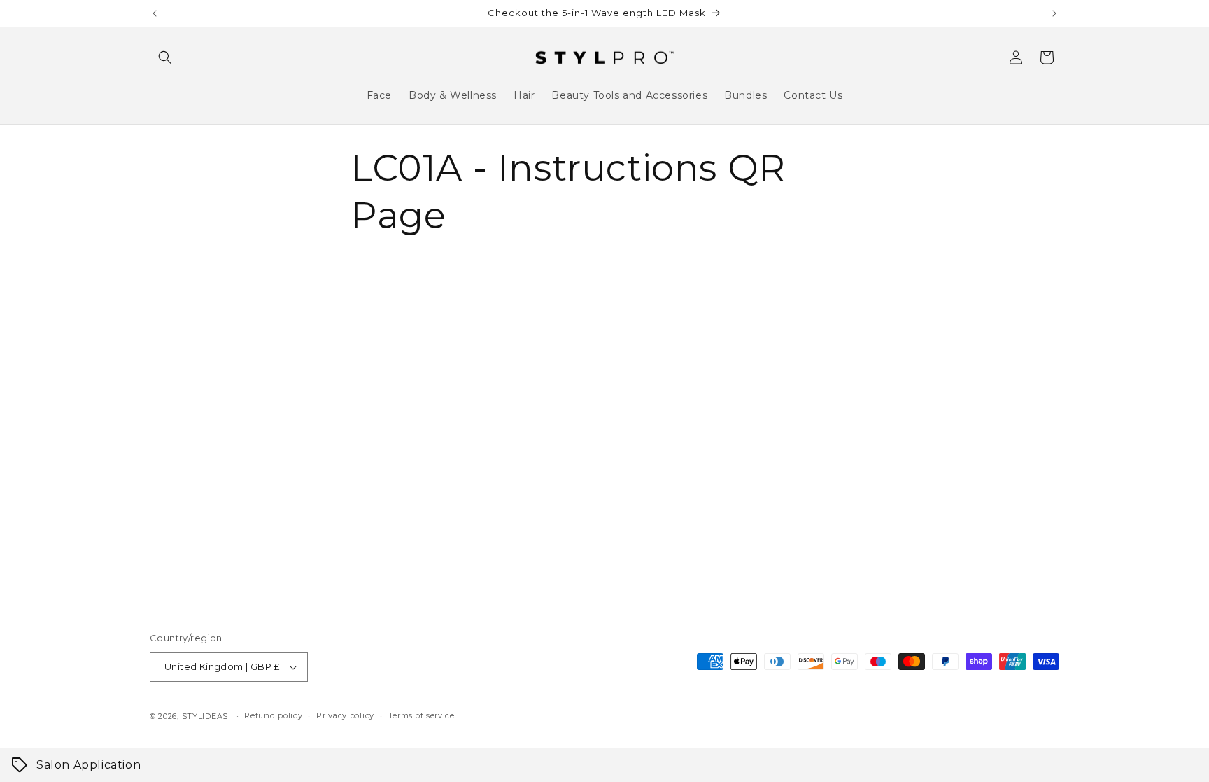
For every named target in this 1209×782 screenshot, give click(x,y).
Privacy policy (345, 715)
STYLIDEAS (205, 716)
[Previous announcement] (154, 13)
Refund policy (273, 715)
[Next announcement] (1054, 13)
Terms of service (421, 715)
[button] (165, 57)
